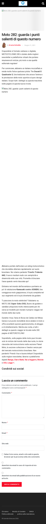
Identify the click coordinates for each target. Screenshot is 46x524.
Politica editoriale (7, 514)
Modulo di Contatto (18, 511)
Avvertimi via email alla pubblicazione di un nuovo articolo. (21, 477)
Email (5, 433)
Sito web (5, 444)
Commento (7, 393)
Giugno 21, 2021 (29, 45)
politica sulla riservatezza (25, 514)
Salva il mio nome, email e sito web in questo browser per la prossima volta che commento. (22, 455)
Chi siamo (5, 511)
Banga (10, 360)
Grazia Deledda (15, 45)
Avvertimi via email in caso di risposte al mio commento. (19, 466)
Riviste (40, 360)
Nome (5, 422)
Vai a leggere (31, 360)
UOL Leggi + (8, 363)
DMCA (31, 511)
